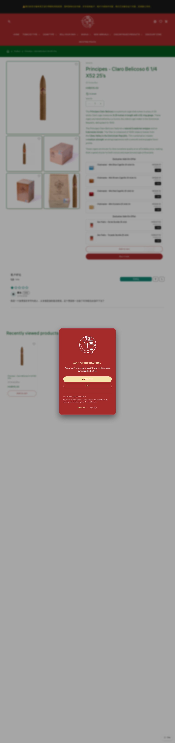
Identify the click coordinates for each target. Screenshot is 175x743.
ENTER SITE (87, 379)
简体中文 (93, 408)
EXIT (87, 386)
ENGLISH (82, 408)
